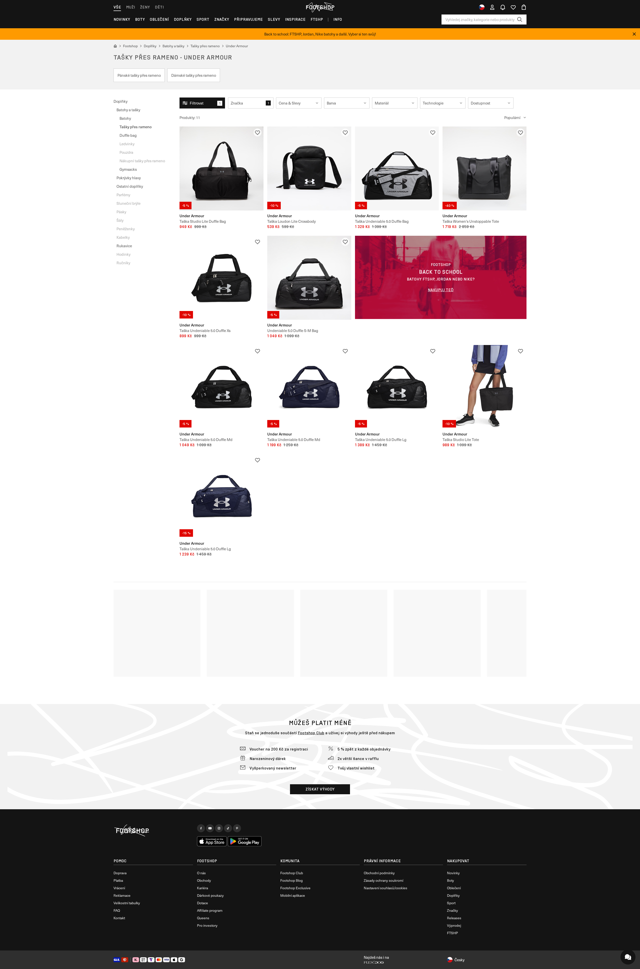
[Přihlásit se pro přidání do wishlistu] (258, 132)
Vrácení (119, 888)
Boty (140, 19)
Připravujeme (248, 19)
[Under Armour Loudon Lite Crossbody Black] (309, 168)
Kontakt (119, 918)
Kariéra (202, 888)
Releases (454, 918)
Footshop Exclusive (295, 888)
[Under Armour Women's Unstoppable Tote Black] (484, 168)
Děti (159, 7)
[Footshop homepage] (320, 7)
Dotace (202, 902)
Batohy (125, 118)
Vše (117, 7)
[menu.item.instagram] (219, 828)
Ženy (145, 7)
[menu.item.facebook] (201, 828)
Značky (221, 19)
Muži (130, 7)
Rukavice (124, 245)
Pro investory (207, 925)
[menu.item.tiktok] (228, 828)
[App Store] (212, 841)
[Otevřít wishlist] (513, 7)
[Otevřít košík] (523, 7)
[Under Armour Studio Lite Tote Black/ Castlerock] (484, 387)
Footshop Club (311, 732)
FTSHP (316, 19)
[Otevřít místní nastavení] (481, 7)
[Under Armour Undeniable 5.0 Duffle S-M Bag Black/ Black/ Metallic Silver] (309, 278)
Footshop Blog (291, 880)
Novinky (122, 19)
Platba (118, 880)
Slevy (274, 19)
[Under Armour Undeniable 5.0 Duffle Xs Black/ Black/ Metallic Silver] (222, 278)
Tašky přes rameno (136, 126)
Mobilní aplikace (292, 895)
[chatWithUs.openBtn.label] (628, 957)
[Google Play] (245, 841)
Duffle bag (128, 135)
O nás (201, 872)
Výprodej (454, 925)
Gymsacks (128, 169)
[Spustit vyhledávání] (519, 19)
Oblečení (159, 19)
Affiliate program (209, 910)
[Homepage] (153, 830)
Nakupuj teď (441, 290)
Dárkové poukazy (210, 895)
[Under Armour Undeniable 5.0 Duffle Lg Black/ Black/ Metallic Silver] (397, 387)
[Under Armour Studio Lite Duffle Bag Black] (222, 168)
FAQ (117, 910)
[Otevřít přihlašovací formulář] (492, 7)
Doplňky (183, 19)
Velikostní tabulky (127, 902)
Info (337, 19)
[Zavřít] (634, 34)
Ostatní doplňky (129, 186)
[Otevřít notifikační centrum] (503, 7)
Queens (203, 918)
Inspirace (295, 19)
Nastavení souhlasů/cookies (385, 888)
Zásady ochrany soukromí (383, 880)
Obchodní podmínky (379, 872)
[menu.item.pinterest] (237, 828)
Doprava (120, 872)
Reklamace (122, 895)
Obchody (204, 880)
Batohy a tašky (128, 109)
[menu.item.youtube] (210, 828)
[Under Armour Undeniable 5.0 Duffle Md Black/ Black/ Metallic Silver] (222, 387)
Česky (459, 959)
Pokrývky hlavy (128, 177)
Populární (512, 117)
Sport (202, 19)
